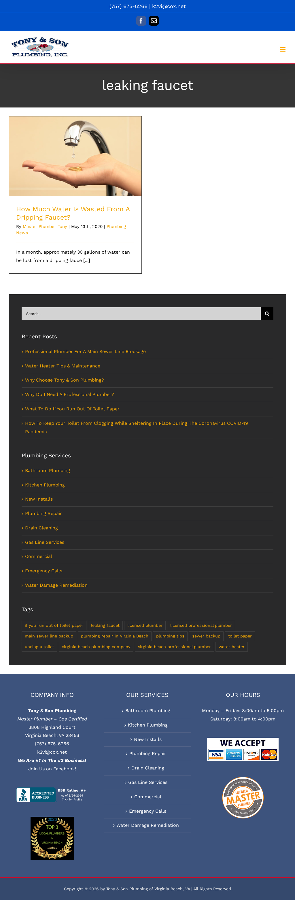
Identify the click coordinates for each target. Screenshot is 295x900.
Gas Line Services (44, 542)
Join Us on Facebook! (52, 768)
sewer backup (206, 636)
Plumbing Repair (43, 513)
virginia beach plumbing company (96, 646)
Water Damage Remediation (56, 585)
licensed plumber (144, 625)
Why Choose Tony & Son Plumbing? (64, 380)
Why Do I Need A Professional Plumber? (69, 394)
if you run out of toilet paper (54, 625)
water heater (232, 646)
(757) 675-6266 (52, 743)
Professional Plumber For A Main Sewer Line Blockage (85, 351)
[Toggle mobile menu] (283, 49)
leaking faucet (105, 625)
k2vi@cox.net (169, 6)
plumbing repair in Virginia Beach (114, 636)
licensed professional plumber (201, 625)
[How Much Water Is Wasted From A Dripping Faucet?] (75, 156)
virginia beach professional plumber (174, 646)
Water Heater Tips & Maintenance (62, 366)
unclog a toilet (39, 646)
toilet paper (240, 636)
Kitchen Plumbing (45, 485)
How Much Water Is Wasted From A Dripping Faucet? (75, 148)
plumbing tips (170, 636)
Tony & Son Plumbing (52, 710)
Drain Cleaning (41, 528)
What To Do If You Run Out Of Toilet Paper (72, 409)
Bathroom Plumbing (47, 470)
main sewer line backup (49, 636)
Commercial (38, 556)
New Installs (39, 499)
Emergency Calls (43, 570)
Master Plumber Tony (45, 226)
